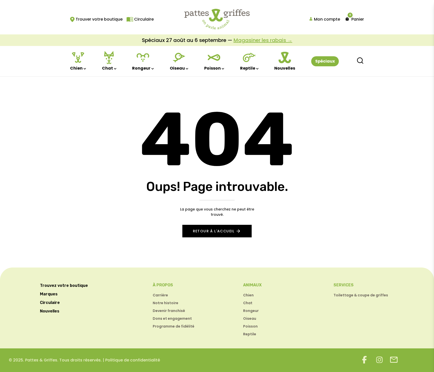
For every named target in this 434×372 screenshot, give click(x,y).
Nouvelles (284, 68)
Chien (76, 68)
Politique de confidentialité (132, 360)
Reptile (247, 68)
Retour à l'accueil (214, 231)
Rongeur (141, 68)
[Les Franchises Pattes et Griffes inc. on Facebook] (364, 359)
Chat (107, 68)
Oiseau (177, 68)
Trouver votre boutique (99, 19)
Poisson (212, 68)
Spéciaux (325, 61)
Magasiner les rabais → (263, 40)
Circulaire (143, 19)
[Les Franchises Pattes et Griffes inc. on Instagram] (379, 359)
